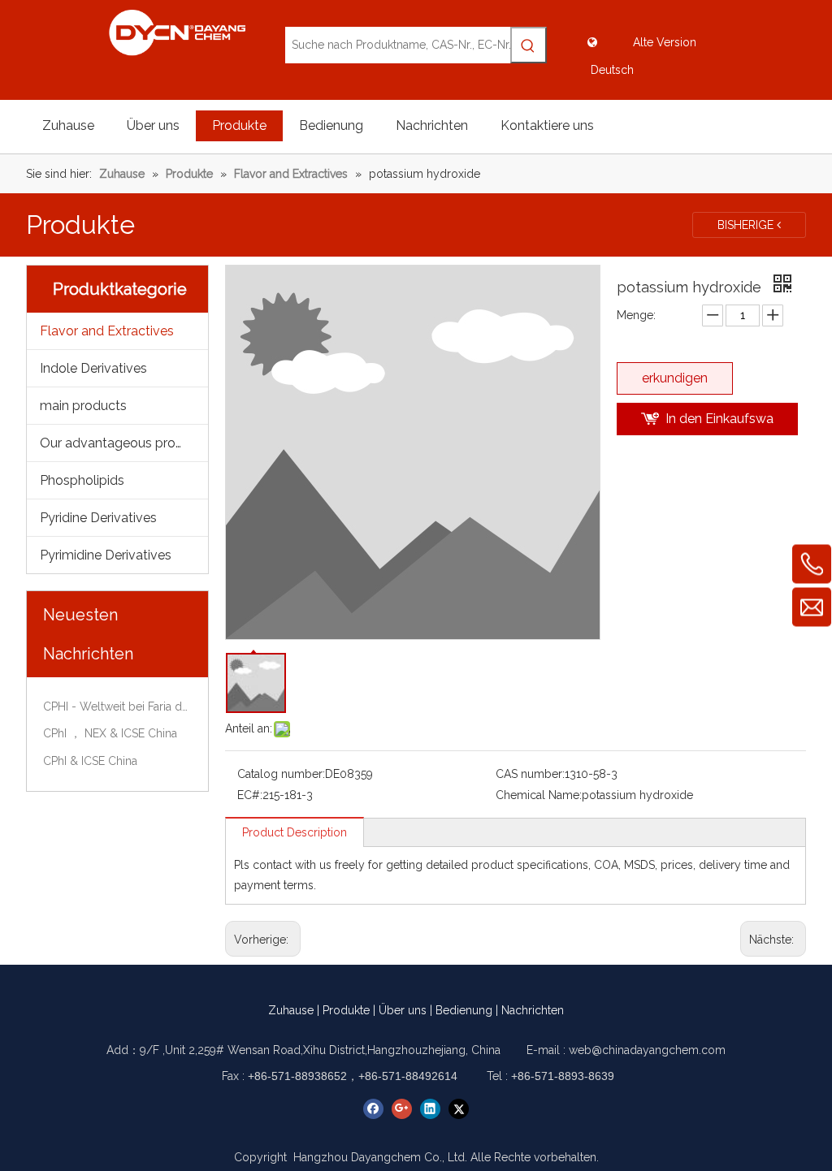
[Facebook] (373, 1109)
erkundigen (675, 378)
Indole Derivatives (93, 368)
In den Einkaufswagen (719, 423)
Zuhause (291, 1010)
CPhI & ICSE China (90, 760)
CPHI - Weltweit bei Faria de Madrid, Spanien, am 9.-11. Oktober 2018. (117, 706)
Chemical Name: (539, 795)
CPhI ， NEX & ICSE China (110, 733)
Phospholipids (82, 480)
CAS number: (530, 773)
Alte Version (664, 42)
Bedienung (464, 1010)
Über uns (403, 1010)
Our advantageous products (124, 443)
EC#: (249, 795)
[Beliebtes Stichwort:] (528, 45)
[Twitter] (458, 1109)
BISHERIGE (747, 224)
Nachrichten (532, 1010)
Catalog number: (281, 773)
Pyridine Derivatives (98, 517)
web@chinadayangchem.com (647, 1050)
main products (83, 405)
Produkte (346, 1010)
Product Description (294, 832)
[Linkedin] (430, 1109)
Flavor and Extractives (107, 331)
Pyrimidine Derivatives (105, 555)
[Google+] (402, 1109)
